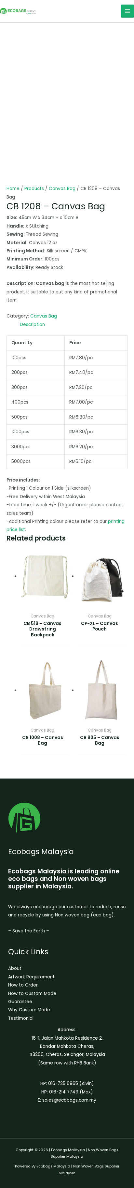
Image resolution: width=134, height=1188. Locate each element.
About (14, 968)
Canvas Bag (62, 189)
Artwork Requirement (31, 977)
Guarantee (20, 1002)
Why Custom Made (29, 1010)
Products (34, 189)
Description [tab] (32, 324)
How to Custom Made (32, 993)
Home (13, 189)
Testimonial (21, 1018)
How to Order (23, 985)
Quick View (45, 605)
